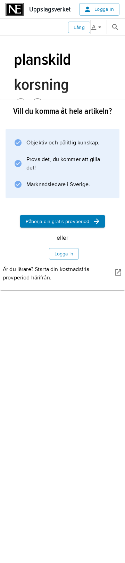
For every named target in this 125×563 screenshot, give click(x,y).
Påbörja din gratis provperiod (57, 221)
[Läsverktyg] (99, 27)
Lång (79, 27)
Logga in (104, 9)
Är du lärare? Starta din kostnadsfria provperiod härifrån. (46, 273)
